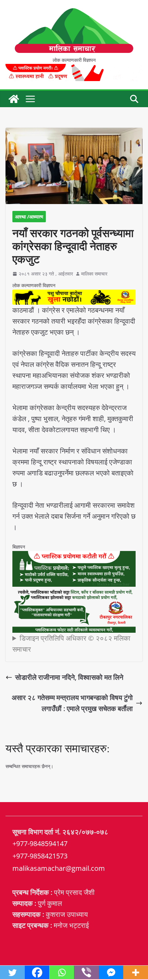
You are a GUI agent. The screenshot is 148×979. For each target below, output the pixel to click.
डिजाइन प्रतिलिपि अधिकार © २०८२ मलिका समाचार (71, 643)
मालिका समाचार (94, 273)
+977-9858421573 (39, 855)
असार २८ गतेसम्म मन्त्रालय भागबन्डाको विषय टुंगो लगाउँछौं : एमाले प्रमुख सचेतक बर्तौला (72, 703)
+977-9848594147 (39, 843)
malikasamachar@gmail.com (58, 868)
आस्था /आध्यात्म (29, 216)
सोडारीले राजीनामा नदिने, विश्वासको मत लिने (69, 677)
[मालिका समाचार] (14, 99)
